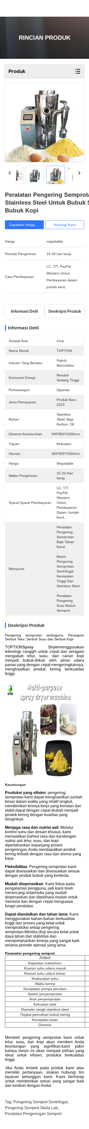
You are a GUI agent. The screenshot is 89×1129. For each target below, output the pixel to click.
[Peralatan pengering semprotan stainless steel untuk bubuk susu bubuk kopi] (44, 123)
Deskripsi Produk (64, 311)
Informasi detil (24, 311)
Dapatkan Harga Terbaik (28, 225)
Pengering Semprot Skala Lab (31, 1108)
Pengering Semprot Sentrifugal (40, 1102)
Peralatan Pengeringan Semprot (33, 1114)
